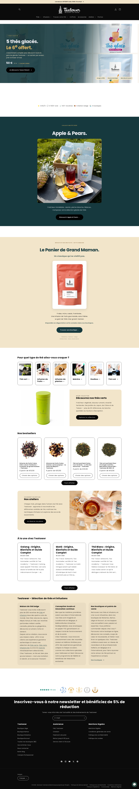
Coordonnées (105, 787)
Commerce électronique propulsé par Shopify (55, 785)
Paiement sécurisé (59, 735)
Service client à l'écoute (61, 742)
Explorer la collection (87, 417)
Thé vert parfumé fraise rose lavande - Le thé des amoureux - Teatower (82, 465)
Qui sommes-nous (24, 745)
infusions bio (25, 648)
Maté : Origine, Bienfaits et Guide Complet (67, 549)
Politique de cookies (96, 738)
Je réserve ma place (35, 521)
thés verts (34, 645)
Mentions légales (95, 728)
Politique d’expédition (93, 787)
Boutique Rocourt (23, 738)
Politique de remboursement (79, 785)
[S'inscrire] (84, 718)
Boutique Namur (23, 732)
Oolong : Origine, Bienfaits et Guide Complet (31, 549)
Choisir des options (29, 476)
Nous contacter (23, 748)
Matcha (76, 379)
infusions (23, 615)
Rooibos (94, 379)
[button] (19, 9)
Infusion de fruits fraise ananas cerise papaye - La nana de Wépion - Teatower (56, 466)
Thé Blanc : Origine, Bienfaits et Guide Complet (103, 549)
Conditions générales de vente (100, 732)
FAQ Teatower (58, 728)
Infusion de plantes (60, 380)
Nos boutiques (96, 660)
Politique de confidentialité (98, 735)
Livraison (56, 732)
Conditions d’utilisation (115, 785)
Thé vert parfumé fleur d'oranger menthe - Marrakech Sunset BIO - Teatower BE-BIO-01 (108, 466)
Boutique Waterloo (24, 735)
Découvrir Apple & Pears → (69, 217)
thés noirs (43, 645)
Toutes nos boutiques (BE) (26, 742)
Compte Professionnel (25, 755)
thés (41, 612)
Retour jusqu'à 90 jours (61, 738)
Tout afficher (69, 483)
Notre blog (21, 752)
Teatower (39, 785)
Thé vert (23, 379)
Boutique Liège (22, 728)
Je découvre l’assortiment (19, 70)
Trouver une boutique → (69, 330)
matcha (41, 648)
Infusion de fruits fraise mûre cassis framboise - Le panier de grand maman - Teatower (29, 466)
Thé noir (112, 379)
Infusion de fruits (42, 380)
